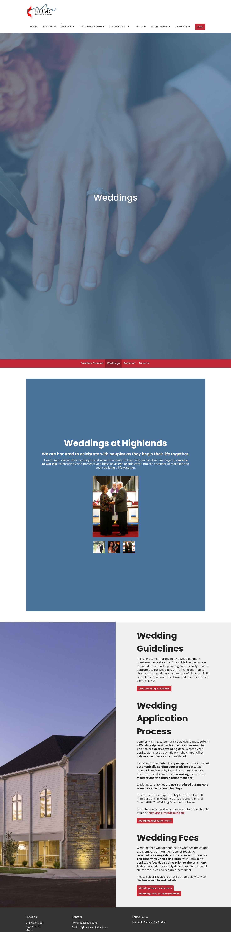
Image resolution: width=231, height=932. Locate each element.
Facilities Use (159, 26)
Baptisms (129, 363)
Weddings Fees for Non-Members (159, 893)
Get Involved (118, 26)
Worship (66, 26)
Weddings (113, 363)
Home (33, 26)
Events (138, 26)
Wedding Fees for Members (155, 888)
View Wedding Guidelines (154, 688)
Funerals (144, 363)
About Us (47, 26)
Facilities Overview (92, 363)
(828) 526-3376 (88, 922)
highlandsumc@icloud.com (94, 927)
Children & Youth (91, 26)
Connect (181, 26)
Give (200, 26)
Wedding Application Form (155, 820)
